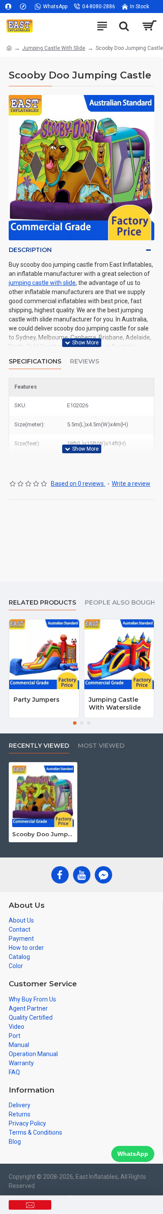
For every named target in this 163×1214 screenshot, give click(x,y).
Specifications (35, 361)
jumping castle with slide (42, 282)
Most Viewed (101, 745)
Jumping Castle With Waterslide (115, 703)
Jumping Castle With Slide (53, 48)
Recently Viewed (39, 745)
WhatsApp (132, 1153)
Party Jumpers (36, 700)
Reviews (84, 361)
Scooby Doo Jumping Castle (43, 834)
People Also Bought (122, 602)
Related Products (42, 602)
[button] (75, 723)
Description (30, 250)
